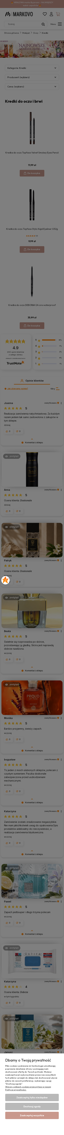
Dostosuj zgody (32, 1106)
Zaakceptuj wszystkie (32, 1115)
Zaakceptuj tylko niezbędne (32, 1097)
